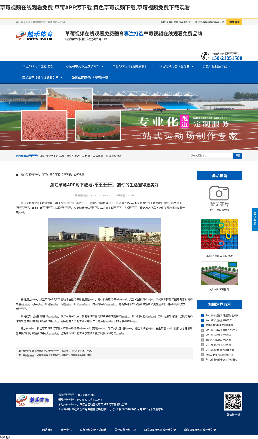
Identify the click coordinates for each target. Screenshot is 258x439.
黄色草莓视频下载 (215, 66)
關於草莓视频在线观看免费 (176, 22)
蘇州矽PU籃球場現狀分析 (217, 340)
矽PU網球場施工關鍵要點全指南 (220, 315)
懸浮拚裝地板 (114, 156)
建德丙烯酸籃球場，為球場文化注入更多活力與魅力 (62, 350)
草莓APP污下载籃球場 (37, 66)
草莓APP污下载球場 (52, 156)
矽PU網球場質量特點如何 (217, 320)
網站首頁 (47, 429)
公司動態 (79, 174)
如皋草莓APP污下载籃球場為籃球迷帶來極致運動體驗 (64, 355)
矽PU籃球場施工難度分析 (217, 344)
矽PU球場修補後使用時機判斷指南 (220, 359)
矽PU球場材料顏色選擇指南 (218, 349)
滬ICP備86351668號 (124, 409)
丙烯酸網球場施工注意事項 (217, 325)
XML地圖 (234, 22)
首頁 (44, 174)
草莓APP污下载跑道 (78, 156)
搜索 (237, 155)
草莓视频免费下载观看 (174, 66)
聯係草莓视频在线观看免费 (210, 22)
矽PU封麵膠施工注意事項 (217, 335)
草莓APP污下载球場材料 (82, 66)
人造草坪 (98, 156)
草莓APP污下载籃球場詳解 (217, 354)
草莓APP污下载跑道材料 (129, 66)
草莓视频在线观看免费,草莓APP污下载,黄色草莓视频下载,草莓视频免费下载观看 (95, 7)
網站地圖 (5, 437)
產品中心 (66, 429)
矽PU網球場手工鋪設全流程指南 (220, 330)
